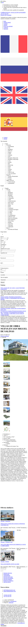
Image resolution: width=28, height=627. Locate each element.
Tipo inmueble (4, 141)
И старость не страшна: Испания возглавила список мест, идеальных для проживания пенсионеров (13, 311)
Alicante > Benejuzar (5, 521)
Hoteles (9, 177)
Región (2, 185)
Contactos (5, 27)
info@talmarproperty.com (9, 590)
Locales (10, 179)
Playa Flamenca (11, 219)
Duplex (9, 152)
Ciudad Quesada (12, 201)
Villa (9, 148)
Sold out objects (7, 582)
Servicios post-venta (8, 576)
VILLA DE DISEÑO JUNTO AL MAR (10, 564)
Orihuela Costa (11, 216)
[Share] (2, 569)
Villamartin (10, 226)
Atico (9, 156)
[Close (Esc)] (1, 569)
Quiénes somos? (7, 22)
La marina (10, 211)
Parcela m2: (3, 258)
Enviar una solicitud (7, 26)
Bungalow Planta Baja (13, 159)
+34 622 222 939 (7, 595)
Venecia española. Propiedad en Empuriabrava (11, 296)
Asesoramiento (6, 575)
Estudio (9, 162)
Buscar (2, 282)
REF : (2, 263)
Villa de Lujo (11, 172)
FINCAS (10, 150)
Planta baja (10, 165)
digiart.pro (11, 602)
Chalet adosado (11, 182)
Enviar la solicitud (5, 336)
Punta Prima (11, 221)
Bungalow (10, 149)
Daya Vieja (10, 203)
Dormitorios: (3, 244)
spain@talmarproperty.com (9, 591)
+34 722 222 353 (7, 596)
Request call (3, 15)
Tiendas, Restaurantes (13, 176)
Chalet (9, 153)
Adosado (10, 155)
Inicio (4, 21)
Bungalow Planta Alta (13, 158)
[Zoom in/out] (5, 569)
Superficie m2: (4, 253)
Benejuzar (10, 192)
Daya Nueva (11, 202)
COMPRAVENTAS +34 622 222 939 (9, 12)
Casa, (9, 160)
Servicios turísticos (7, 579)
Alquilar (5, 25)
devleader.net (13, 601)
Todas (6, 143)
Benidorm (10, 193)
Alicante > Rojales (5, 561)
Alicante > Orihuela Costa (6, 542)
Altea (9, 191)
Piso (9, 163)
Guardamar (10, 208)
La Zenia (10, 213)
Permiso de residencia (8, 580)
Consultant (8, 15)
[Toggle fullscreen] (4, 569)
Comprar (5, 23)
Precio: (2, 236)
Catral (9, 199)
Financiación (6, 574)
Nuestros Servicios (7, 573)
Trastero (10, 169)
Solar (9, 168)
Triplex (9, 170)
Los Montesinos (11, 215)
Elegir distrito (4, 231)
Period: (2, 272)
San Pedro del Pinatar (13, 229)
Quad (9, 166)
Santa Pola (10, 223)
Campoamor (11, 198)
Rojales (9, 222)
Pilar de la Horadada (12, 218)
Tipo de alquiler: (4, 277)
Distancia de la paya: (5, 248)
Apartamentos (11, 183)
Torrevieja (5, 28)
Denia (9, 205)
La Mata (10, 212)
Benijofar (10, 195)
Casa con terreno (12, 173)
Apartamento (11, 146)
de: (1, 238)
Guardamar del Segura (13, 209)
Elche (9, 206)
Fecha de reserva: (4, 268)
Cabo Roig (10, 196)
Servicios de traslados (8, 578)
